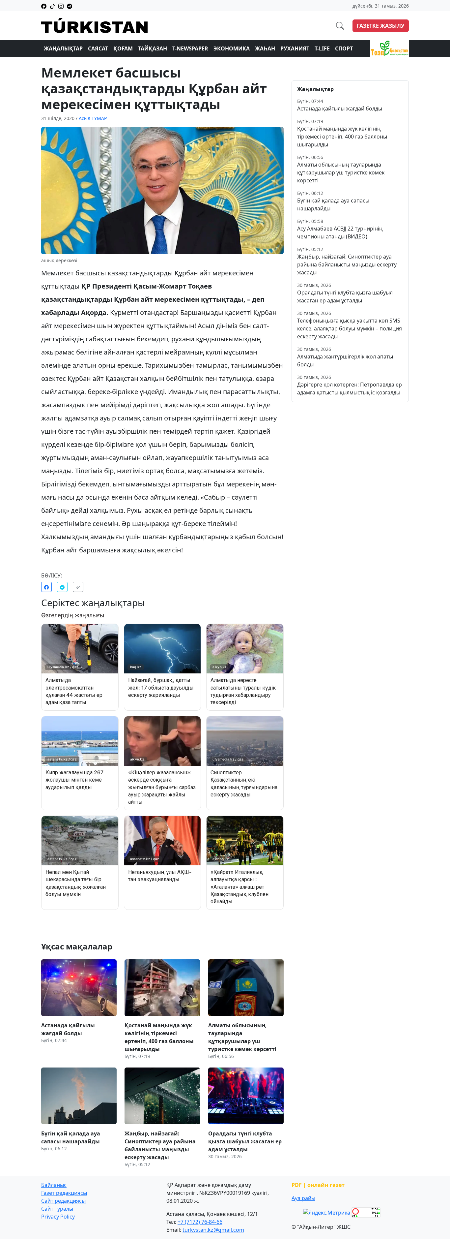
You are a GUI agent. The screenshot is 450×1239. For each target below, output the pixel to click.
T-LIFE (322, 48)
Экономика (231, 48)
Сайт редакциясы (63, 1200)
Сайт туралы (57, 1208)
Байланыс (54, 1185)
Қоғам (123, 48)
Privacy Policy (58, 1216)
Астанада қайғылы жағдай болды (339, 108)
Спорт (344, 48)
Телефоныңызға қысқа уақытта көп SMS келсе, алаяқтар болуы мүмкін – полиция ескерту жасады (349, 328)
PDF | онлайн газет (318, 1185)
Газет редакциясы (64, 1192)
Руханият (294, 48)
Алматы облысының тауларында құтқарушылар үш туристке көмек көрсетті (340, 172)
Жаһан (265, 48)
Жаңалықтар (63, 48)
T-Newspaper (190, 48)
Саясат (98, 48)
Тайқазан (152, 48)
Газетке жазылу (381, 25)
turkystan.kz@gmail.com (213, 1229)
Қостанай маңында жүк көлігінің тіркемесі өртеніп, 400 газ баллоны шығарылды (342, 136)
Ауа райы (303, 1198)
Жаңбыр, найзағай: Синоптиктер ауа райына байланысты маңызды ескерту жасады (347, 264)
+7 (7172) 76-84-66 (200, 1221)
